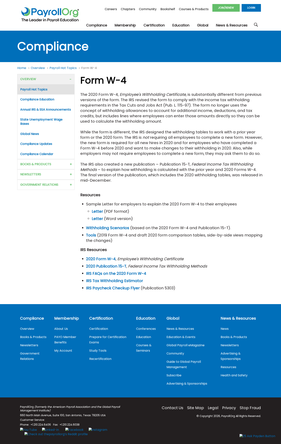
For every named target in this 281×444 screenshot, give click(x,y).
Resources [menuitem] (228, 367)
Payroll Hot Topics (63, 68)
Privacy (229, 407)
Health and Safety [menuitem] (234, 375)
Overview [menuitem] (28, 79)
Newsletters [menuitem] (30, 174)
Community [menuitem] (175, 353)
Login (251, 8)
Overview (38, 68)
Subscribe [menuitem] (173, 375)
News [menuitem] (225, 329)
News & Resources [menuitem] (180, 329)
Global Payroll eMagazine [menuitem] (185, 345)
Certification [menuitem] (101, 318)
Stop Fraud (250, 407)
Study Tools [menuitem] (97, 350)
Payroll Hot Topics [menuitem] (33, 89)
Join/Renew (226, 8)
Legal (213, 407)
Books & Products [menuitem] (35, 164)
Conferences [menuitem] (146, 329)
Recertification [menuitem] (100, 359)
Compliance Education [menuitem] (37, 99)
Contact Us (172, 407)
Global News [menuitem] (29, 134)
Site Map (195, 407)
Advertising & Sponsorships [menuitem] (186, 383)
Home (22, 68)
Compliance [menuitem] (32, 318)
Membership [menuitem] (66, 318)
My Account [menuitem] (63, 350)
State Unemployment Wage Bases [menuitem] (41, 121)
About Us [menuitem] (61, 329)
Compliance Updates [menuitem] (36, 144)
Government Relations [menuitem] (39, 184)
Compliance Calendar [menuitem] (36, 154)
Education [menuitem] (145, 318)
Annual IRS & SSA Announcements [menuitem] (45, 109)
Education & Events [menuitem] (180, 337)
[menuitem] (96, 25)
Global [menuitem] (172, 318)
